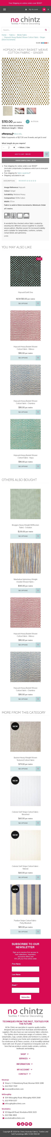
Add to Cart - (22, 154)
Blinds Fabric (22, 35)
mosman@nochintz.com (14, 1089)
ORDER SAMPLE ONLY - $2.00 (25, 160)
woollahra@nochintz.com (15, 1118)
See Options (23, 303)
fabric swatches (24, 173)
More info (18, 134)
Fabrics (12, 35)
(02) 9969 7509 (11, 1086)
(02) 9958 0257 (11, 1101)
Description (9, 181)
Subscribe (25, 997)
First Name (16, 964)
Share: (38, 43)
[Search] (46, 29)
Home (4, 35)
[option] (25, 81)
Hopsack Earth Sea (25, 292)
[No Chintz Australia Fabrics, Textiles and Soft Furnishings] (25, 20)
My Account (33, 9)
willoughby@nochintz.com (15, 1104)
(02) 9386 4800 (11, 1115)
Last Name (16, 974)
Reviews (23, 181)
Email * (14, 985)
